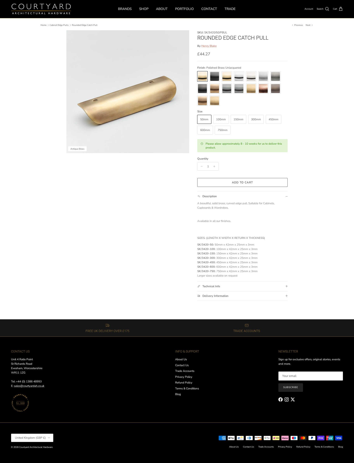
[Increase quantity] (215, 166)
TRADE (230, 9)
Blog (178, 394)
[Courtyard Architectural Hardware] (41, 9)
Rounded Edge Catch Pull (85, 25)
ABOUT (162, 9)
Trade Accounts (184, 371)
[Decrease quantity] (200, 166)
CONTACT (209, 9)
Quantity (202, 158)
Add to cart (242, 182)
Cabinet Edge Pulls (59, 25)
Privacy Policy (183, 377)
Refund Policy (183, 382)
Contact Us (182, 365)
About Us (181, 359)
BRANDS (125, 9)
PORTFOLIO (184, 9)
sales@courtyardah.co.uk (29, 386)
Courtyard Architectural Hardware (36, 447)
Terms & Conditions (187, 388)
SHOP (143, 9)
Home (43, 25)
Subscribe (290, 387)
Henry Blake (209, 46)
